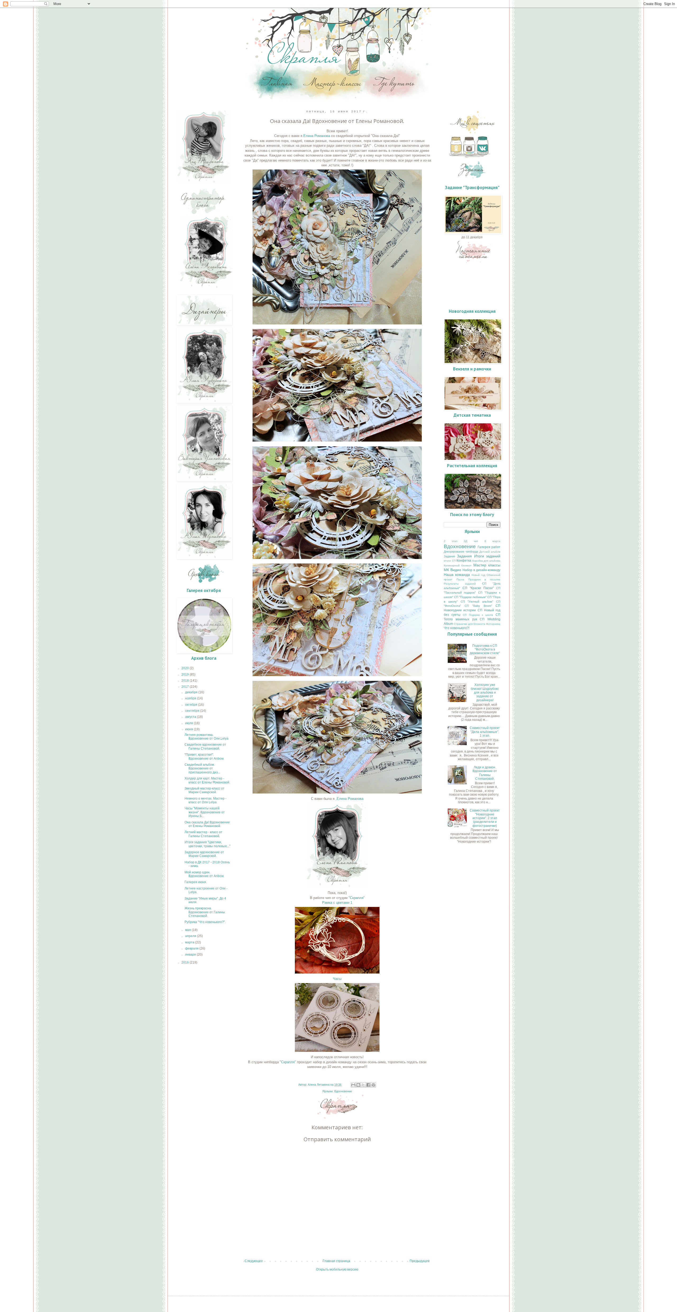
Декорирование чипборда (461, 551)
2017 (185, 687)
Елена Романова (316, 136)
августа (191, 717)
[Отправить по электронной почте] (353, 1085)
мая (188, 930)
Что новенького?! (456, 628)
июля (189, 723)
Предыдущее (420, 1261)
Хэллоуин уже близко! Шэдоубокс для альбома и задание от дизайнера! (485, 692)
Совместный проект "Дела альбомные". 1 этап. (485, 731)
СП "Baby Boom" (478, 605)
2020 (185, 668)
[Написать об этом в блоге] (358, 1085)
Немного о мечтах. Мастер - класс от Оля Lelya (205, 800)
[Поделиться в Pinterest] (373, 1085)
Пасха (460, 579)
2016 (185, 962)
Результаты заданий (460, 583)
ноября (191, 698)
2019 (185, 674)
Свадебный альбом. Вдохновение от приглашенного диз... (202, 768)
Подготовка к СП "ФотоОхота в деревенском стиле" (485, 649)
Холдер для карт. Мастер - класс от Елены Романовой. (207, 780)
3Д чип (471, 541)
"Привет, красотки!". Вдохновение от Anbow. (204, 756)
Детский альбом (489, 551)
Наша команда (457, 574)
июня (189, 729)
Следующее (254, 1261)
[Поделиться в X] (363, 1085)
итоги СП (450, 560)
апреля (191, 936)
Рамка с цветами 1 (337, 903)
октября (191, 705)
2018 (185, 680)
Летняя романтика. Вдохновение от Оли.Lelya (206, 736)
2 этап (450, 541)
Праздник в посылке (484, 579)
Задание (449, 556)
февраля (192, 948)
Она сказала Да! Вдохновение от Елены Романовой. (207, 824)
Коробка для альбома (486, 560)
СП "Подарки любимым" (470, 597)
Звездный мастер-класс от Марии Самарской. (205, 790)
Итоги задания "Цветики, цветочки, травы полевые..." (207, 844)
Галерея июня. (196, 882)
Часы (337, 979)
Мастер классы (486, 565)
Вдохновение (343, 1091)
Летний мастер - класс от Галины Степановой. (203, 834)
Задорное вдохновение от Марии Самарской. (204, 854)
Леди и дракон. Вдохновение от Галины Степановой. (485, 773)
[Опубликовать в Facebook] (368, 1085)
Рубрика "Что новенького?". (205, 922)
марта (190, 942)
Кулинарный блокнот (458, 565)
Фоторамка (493, 623)
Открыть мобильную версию (337, 1269)
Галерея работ (489, 547)
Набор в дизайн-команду (481, 570)
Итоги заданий (487, 556)
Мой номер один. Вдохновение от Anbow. (204, 874)
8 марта (492, 541)
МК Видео (452, 570)
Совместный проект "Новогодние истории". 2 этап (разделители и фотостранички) (485, 818)
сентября (192, 711)
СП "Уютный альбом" (477, 601)
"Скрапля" (357, 898)
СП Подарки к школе (478, 614)
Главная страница (336, 1261)
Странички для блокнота (469, 623)
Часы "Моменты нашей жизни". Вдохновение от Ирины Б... (205, 812)
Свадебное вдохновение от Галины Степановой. (205, 746)
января (191, 954)
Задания (464, 556)
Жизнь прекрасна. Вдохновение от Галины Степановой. (205, 912)
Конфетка (463, 560)
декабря (191, 692)
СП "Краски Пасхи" (478, 588)
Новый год (478, 575)
